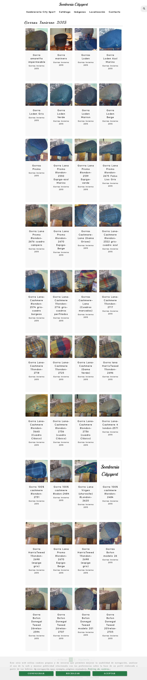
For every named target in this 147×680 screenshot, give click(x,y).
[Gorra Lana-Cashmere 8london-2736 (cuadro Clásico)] (61, 405)
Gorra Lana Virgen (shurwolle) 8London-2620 (85, 493)
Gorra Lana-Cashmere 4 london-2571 (110, 424)
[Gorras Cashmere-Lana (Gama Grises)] (85, 215)
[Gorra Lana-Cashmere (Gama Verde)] (85, 347)
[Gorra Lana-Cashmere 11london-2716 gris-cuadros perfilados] (61, 281)
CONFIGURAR (36, 673)
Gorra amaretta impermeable (36, 58)
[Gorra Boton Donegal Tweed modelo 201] (85, 599)
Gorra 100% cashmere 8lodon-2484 (61, 490)
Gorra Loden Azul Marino (110, 58)
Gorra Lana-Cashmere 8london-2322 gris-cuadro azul (110, 238)
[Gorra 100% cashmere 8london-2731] (36, 471)
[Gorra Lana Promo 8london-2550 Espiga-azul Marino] (61, 150)
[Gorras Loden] (85, 39)
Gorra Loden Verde (61, 114)
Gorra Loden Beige (110, 114)
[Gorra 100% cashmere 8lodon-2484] (61, 471)
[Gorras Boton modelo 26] (110, 533)
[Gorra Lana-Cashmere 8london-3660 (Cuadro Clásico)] (36, 405)
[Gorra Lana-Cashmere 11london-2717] (110, 281)
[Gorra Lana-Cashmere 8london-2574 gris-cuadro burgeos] (36, 281)
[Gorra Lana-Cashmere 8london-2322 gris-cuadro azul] (110, 215)
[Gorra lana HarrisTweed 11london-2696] (110, 347)
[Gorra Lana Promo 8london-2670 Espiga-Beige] (61, 215)
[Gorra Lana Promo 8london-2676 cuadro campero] (36, 215)
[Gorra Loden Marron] (85, 95)
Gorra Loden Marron (85, 114)
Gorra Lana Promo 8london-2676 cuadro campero (37, 238)
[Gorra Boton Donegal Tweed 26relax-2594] (36, 599)
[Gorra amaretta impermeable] (36, 39)
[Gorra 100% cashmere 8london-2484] (110, 471)
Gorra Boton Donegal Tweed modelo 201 (85, 621)
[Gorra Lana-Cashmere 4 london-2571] (110, 405)
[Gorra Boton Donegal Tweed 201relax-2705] (110, 599)
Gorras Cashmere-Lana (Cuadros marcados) (86, 303)
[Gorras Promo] (36, 150)
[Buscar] (144, 9)
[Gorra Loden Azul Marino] (110, 39)
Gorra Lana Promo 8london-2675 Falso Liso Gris (110, 172)
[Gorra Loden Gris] (36, 95)
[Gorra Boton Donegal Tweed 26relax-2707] (61, 599)
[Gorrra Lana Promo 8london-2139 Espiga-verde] (85, 150)
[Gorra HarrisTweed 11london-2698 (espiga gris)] (36, 533)
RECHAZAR (73, 673)
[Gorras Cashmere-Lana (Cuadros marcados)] (85, 281)
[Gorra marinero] (61, 39)
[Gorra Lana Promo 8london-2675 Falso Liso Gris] (110, 150)
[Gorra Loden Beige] (110, 95)
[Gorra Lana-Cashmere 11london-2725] (61, 347)
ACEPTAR (109, 673)
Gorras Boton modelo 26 (110, 552)
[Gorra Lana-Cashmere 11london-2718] (36, 347)
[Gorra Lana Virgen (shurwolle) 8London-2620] (85, 471)
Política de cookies (98, 669)
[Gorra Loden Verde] (61, 95)
